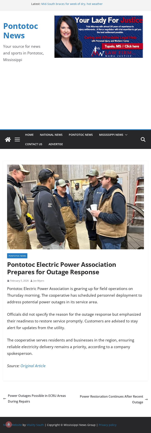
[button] (125, 135)
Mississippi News (111, 135)
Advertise (56, 144)
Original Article (32, 365)
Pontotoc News (20, 30)
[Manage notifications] (9, 424)
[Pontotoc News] (8, 139)
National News (51, 135)
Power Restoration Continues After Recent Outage (111, 399)
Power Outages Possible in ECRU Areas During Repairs (37, 399)
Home (29, 135)
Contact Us (33, 144)
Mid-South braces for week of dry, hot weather (72, 4)
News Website (12, 425)
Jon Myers (38, 280)
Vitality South (35, 425)
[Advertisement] (75, 99)
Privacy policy (107, 425)
